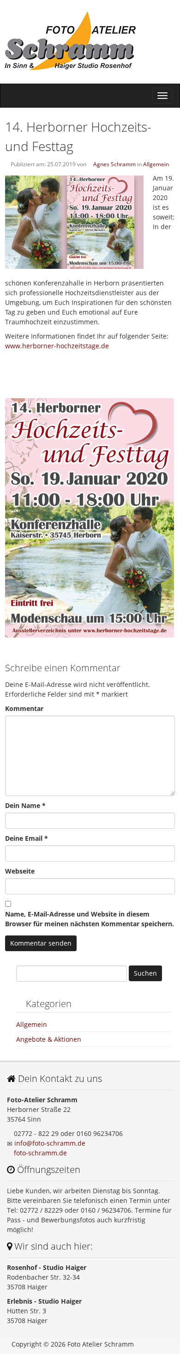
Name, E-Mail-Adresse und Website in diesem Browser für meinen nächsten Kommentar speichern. (89, 919)
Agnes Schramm (114, 164)
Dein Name (25, 805)
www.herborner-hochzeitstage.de (57, 345)
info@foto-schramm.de (49, 1143)
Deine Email (26, 838)
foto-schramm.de (40, 1152)
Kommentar (24, 708)
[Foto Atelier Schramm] (90, 41)
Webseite (20, 871)
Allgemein (156, 164)
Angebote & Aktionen (48, 1039)
